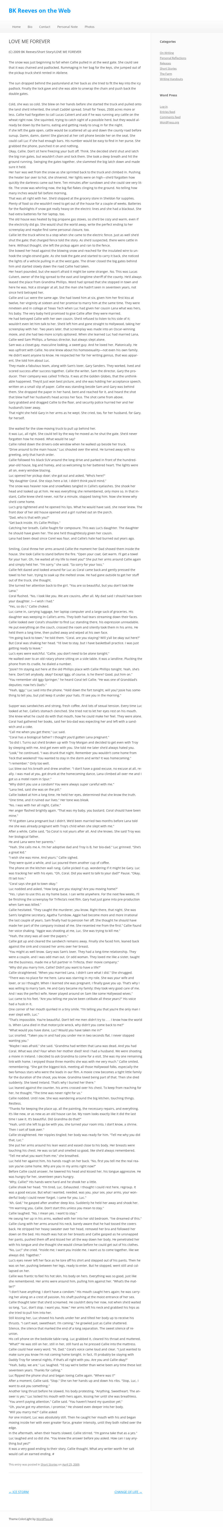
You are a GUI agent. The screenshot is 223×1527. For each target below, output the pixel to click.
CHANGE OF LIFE (128, 1492)
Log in (164, 107)
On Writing (167, 53)
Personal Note (67, 27)
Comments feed (170, 117)
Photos (90, 27)
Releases (165, 63)
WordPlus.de (44, 1519)
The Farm (166, 74)
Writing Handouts (171, 79)
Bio (30, 27)
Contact (44, 27)
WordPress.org (169, 122)
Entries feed (167, 112)
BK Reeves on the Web (40, 10)
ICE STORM (19, 1492)
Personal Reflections (173, 58)
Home (16, 27)
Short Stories (49, 1464)
